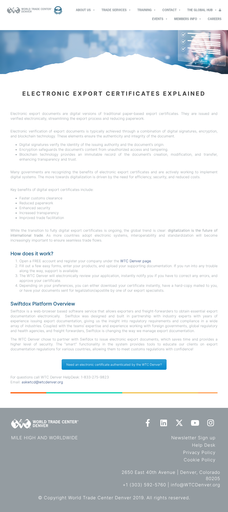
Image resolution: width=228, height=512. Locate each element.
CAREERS (215, 19)
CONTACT (169, 10)
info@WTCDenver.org (195, 484)
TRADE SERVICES (114, 10)
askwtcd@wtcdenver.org (42, 382)
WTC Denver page (135, 261)
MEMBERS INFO (185, 19)
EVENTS (157, 19)
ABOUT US (83, 10)
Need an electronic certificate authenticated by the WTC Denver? (114, 364)
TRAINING (144, 10)
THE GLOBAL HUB (200, 10)
